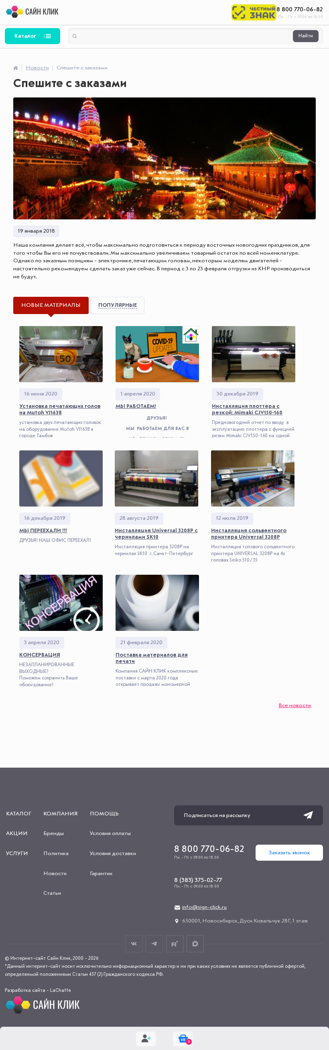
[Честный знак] (254, 12)
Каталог (25, 36)
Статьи (52, 893)
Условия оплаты (110, 833)
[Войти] (146, 1038)
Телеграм (154, 943)
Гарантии (101, 873)
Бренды (53, 833)
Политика (56, 853)
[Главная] (15, 68)
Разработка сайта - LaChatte (38, 990)
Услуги (17, 853)
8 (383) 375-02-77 (198, 880)
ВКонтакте (133, 943)
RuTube (174, 943)
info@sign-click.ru (204, 907)
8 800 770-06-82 (299, 9)
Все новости (294, 705)
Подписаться (308, 815)
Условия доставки (113, 853)
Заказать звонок (289, 852)
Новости (55, 873)
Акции (17, 833)
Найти (306, 36)
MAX (195, 943)
